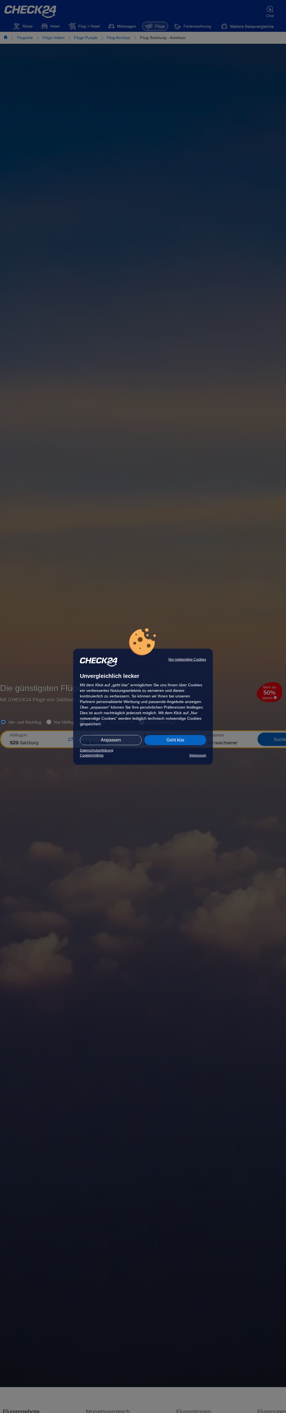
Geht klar (175, 740)
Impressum (197, 755)
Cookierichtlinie (92, 755)
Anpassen (111, 740)
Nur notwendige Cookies (187, 659)
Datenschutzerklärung (96, 750)
